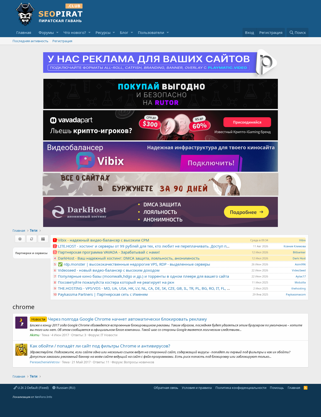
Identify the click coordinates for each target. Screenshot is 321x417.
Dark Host (299, 258)
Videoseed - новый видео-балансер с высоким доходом (108, 270)
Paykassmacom (296, 294)
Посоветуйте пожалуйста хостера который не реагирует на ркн (116, 282)
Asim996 (300, 264)
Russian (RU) (65, 387)
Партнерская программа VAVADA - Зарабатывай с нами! (109, 252)
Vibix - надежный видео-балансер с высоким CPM (103, 240)
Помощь (277, 387)
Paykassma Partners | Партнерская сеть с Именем (103, 294)
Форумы (46, 32)
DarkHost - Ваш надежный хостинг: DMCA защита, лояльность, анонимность (129, 258)
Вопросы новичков (139, 362)
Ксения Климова (295, 246)
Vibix (302, 240)
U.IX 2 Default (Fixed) (33, 387)
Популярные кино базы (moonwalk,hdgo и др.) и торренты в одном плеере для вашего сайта (143, 276)
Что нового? (74, 32)
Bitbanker (299, 252)
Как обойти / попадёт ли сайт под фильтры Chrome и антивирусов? (100, 346)
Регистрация (62, 41)
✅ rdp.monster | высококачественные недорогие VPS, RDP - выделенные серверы (134, 264)
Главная (23, 32)
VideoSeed (299, 270)
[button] (57, 32)
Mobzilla (300, 282)
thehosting (298, 288)
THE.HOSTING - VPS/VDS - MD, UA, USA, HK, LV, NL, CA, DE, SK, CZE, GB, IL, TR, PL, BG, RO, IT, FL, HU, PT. (148, 288)
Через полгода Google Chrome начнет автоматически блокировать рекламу (119, 319)
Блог (124, 32)
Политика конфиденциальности (240, 387)
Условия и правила (197, 387)
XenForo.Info (43, 397)
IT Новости (109, 335)
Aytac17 (301, 276)
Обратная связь (166, 387)
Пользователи (151, 32)
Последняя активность (30, 41)
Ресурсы (103, 32)
